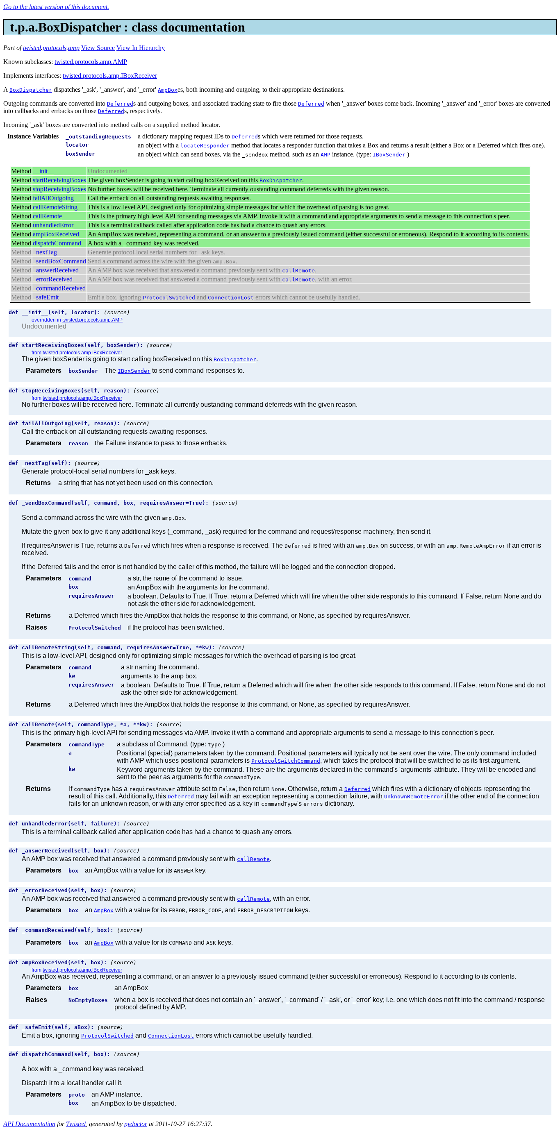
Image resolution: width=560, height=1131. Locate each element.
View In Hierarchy (140, 47)
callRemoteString (55, 207)
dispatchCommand (57, 243)
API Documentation (29, 1123)
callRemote (47, 216)
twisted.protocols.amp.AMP (91, 61)
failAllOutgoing (53, 198)
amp (74, 47)
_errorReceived (53, 279)
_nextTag (45, 252)
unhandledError (53, 225)
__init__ (43, 171)
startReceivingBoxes (59, 180)
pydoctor (135, 1123)
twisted (32, 47)
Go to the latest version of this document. (56, 6)
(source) (117, 312)
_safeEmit (46, 297)
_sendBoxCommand (59, 261)
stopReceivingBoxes (59, 189)
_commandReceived (59, 288)
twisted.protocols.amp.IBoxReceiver (110, 75)
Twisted (76, 1123)
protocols (54, 47)
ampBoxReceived (56, 234)
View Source (98, 47)
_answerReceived (56, 270)
